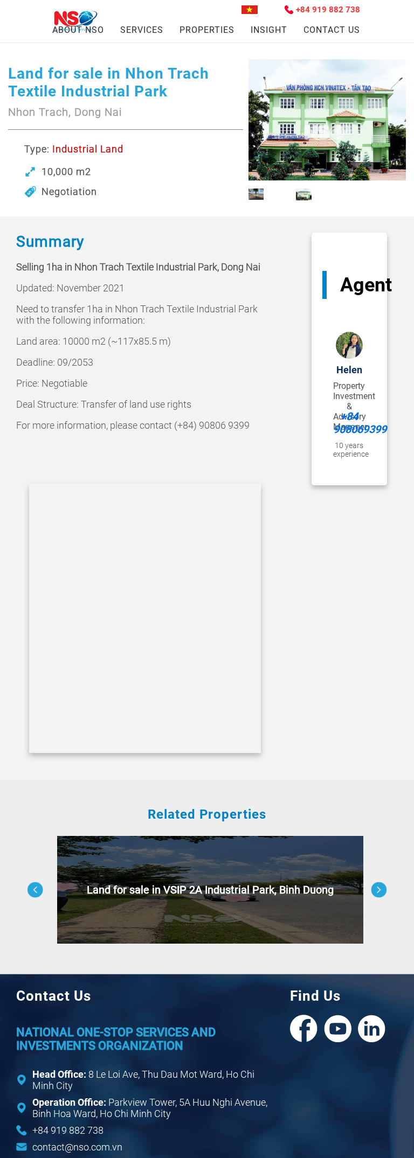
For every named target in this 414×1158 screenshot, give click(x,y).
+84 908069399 (349, 423)
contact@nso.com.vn (77, 1147)
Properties (207, 30)
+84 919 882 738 (328, 9)
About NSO (78, 30)
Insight (269, 30)
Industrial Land (87, 149)
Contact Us (331, 30)
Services (141, 30)
